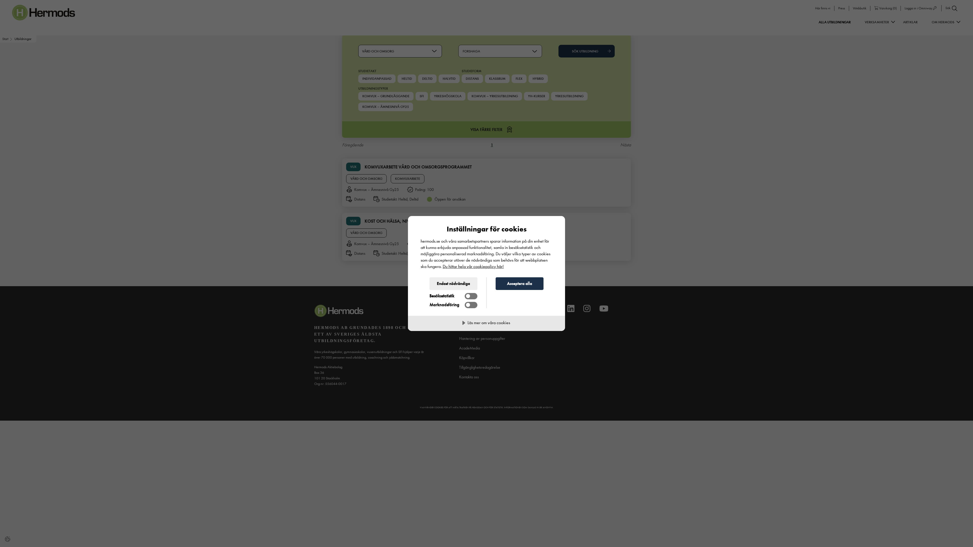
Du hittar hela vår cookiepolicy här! (473, 266)
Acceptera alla (519, 283)
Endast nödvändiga (453, 283)
